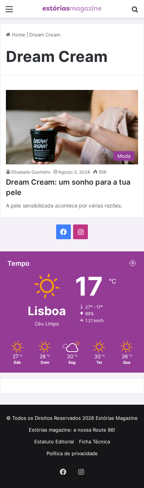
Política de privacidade (72, 453)
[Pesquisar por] (134, 11)
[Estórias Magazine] (72, 9)
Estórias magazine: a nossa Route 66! (72, 430)
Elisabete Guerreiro (31, 172)
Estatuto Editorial (54, 442)
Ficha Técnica (94, 442)
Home (17, 35)
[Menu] (9, 11)
